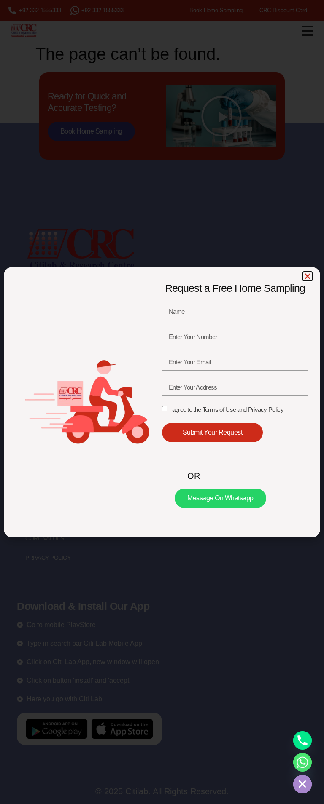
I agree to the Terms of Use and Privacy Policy (226, 409)
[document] (162, 402)
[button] (307, 276)
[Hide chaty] (302, 784)
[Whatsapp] (302, 762)
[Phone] (302, 740)
